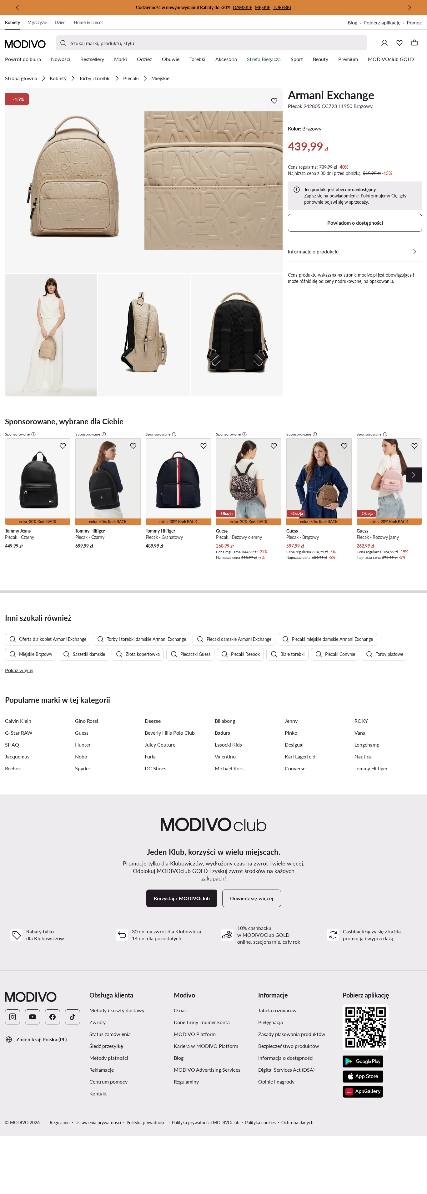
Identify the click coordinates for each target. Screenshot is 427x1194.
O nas (180, 1010)
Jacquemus (17, 756)
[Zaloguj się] (384, 42)
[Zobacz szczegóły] (414, 251)
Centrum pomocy (108, 1081)
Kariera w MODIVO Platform (206, 1046)
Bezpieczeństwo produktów (288, 1046)
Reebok (13, 768)
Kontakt (98, 1093)
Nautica (363, 756)
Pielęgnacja (270, 1022)
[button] (74, 180)
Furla (150, 756)
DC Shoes (155, 768)
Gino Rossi (86, 721)
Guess (81, 733)
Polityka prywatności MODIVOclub (205, 1122)
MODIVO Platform (195, 1034)
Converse (295, 768)
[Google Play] (363, 1061)
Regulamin (60, 1122)
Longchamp (366, 745)
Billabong (225, 721)
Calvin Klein (18, 721)
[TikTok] (72, 1016)
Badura (222, 733)
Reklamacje (101, 1070)
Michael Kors (229, 768)
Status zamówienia (110, 1034)
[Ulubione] (399, 42)
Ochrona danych (297, 1122)
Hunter (83, 745)
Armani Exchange (331, 95)
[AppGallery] (363, 1091)
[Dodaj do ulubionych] (275, 100)
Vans (359, 733)
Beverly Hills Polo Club (170, 733)
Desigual (294, 745)
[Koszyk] (414, 42)
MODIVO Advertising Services (207, 1070)
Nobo (81, 756)
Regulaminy (186, 1081)
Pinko (291, 733)
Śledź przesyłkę (106, 1046)
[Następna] (409, 7)
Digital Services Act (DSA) (286, 1070)
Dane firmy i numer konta (202, 1022)
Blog (352, 22)
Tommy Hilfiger (371, 768)
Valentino (225, 756)
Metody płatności (108, 1058)
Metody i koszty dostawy (116, 1010)
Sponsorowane (17, 434)
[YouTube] (32, 1016)
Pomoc (414, 22)
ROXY (361, 721)
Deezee (153, 721)
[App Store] (363, 1076)
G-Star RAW (19, 733)
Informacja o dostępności (286, 1058)
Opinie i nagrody (276, 1081)
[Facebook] (52, 1016)
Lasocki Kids (228, 745)
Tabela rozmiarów (277, 1010)
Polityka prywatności (146, 1122)
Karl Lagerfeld (300, 756)
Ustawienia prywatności (98, 1122)
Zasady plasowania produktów (291, 1034)
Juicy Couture (160, 745)
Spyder (82, 768)
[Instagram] (12, 1016)
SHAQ (12, 745)
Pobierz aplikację (382, 22)
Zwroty (97, 1022)
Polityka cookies (260, 1122)
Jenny (291, 721)
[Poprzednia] (17, 7)
